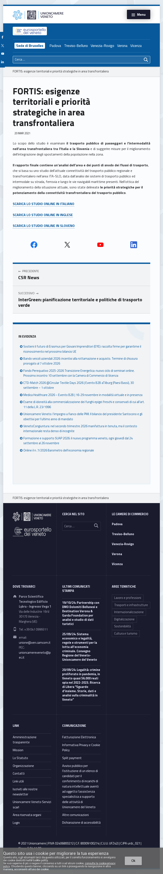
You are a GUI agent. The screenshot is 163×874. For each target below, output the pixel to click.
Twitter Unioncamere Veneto (67, 244)
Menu (141, 14)
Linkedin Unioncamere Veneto (133, 244)
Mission (18, 750)
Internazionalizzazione (129, 612)
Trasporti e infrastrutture (131, 605)
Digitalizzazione (124, 619)
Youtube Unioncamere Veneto (100, 244)
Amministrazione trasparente (25, 740)
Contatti (19, 773)
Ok (133, 861)
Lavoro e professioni (127, 597)
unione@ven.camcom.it (35, 642)
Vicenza (136, 45)
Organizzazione (23, 765)
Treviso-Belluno (76, 45)
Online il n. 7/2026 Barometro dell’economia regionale (58, 450)
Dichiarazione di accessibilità (81, 822)
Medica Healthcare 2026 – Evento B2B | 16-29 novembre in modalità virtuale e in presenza (82, 395)
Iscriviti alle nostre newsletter (25, 792)
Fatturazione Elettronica (79, 737)
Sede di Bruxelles (29, 45)
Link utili (18, 781)
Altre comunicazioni (75, 814)
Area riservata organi (27, 814)
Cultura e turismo (125, 633)
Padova (55, 45)
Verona (122, 45)
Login (16, 822)
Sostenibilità (122, 626)
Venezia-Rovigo (102, 45)
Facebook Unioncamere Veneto (34, 244)
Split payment (72, 757)
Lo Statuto (20, 757)
